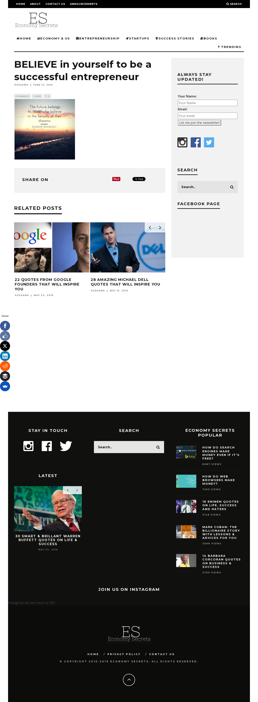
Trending (230, 47)
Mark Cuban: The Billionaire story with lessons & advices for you (221, 532)
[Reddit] (5, 366)
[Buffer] (5, 376)
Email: (182, 109)
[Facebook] (5, 326)
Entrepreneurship (99, 38)
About (35, 3)
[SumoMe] (5, 386)
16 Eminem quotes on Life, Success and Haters (220, 505)
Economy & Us (55, 38)
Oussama (21, 85)
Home (20, 3)
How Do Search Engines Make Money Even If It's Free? (221, 453)
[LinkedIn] (5, 356)
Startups (139, 38)
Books (210, 38)
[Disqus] (89, 360)
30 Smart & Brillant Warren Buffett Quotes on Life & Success (48, 540)
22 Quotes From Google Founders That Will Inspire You (47, 284)
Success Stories (176, 38)
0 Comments (22, 96)
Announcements (84, 3)
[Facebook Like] (5, 336)
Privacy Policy (124, 654)
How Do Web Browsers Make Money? (218, 480)
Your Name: (187, 96)
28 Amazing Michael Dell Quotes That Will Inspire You (125, 282)
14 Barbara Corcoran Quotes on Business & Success (221, 561)
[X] (5, 346)
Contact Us (55, 3)
